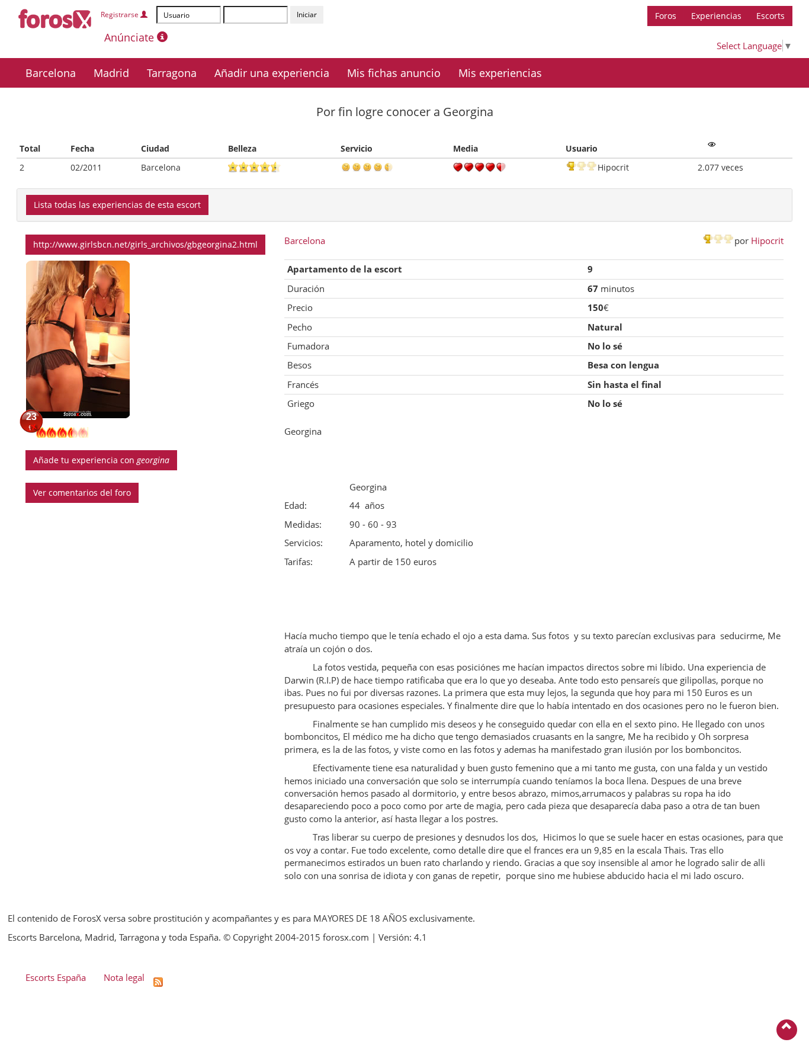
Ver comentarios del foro (82, 492)
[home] (55, 17)
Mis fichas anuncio (394, 73)
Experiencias (716, 15)
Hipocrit (767, 240)
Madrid (111, 73)
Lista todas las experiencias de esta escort (117, 204)
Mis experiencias (500, 73)
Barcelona (50, 73)
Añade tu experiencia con (101, 460)
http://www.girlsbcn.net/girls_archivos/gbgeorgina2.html (145, 244)
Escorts (770, 15)
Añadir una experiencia (271, 73)
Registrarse (120, 14)
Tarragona (172, 73)
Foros (665, 15)
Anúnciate (130, 37)
